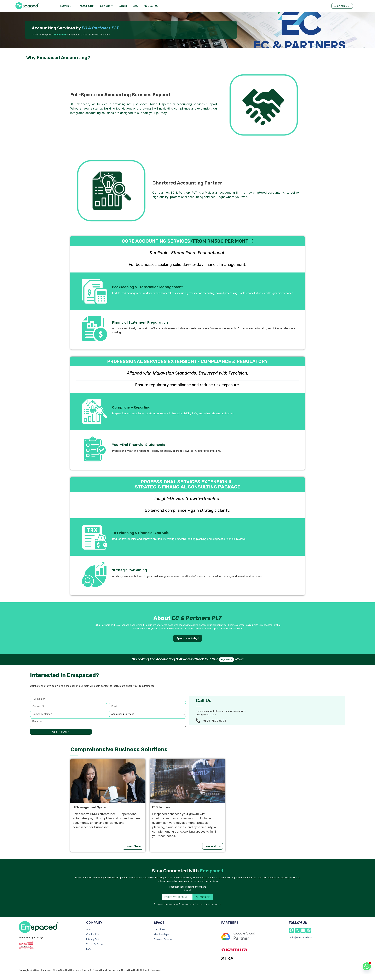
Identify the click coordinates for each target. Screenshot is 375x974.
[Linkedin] (303, 930)
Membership (87, 6)
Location (65, 6)
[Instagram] (308, 930)
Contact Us (151, 6)
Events (123, 6)
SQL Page (226, 659)
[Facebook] (291, 930)
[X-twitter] (297, 930)
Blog (135, 6)
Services (104, 6)
